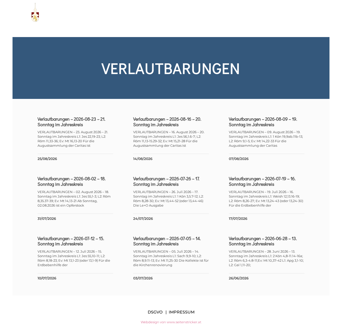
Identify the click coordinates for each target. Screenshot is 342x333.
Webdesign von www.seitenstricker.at (171, 322)
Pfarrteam (168, 12)
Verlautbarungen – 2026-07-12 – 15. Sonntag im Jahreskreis (71, 241)
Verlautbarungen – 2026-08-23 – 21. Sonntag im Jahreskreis (71, 121)
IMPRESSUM (182, 312)
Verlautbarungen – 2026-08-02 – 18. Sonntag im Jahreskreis (72, 181)
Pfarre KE (134, 12)
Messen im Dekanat (264, 12)
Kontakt (305, 12)
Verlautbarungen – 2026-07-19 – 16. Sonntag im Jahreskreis (262, 181)
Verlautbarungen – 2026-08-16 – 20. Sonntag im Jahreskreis (167, 121)
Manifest (201, 12)
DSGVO (155, 312)
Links (227, 12)
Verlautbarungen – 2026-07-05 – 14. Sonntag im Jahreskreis (167, 241)
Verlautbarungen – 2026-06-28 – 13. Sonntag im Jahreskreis (263, 241)
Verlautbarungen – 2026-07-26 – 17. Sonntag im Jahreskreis (166, 181)
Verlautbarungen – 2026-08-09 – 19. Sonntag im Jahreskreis (263, 121)
